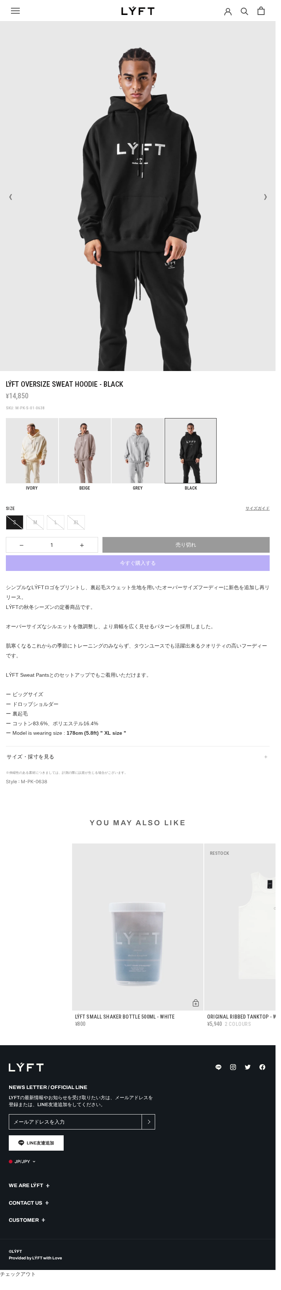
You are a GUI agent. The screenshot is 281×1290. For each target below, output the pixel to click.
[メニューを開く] (15, 11)
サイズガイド (258, 508)
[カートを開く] (261, 11)
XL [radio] (76, 522)
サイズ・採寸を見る (31, 757)
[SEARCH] (244, 11)
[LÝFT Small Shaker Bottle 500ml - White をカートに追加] (196, 1003)
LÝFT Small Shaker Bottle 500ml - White (125, 1017)
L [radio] (56, 522)
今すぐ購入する (138, 563)
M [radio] (35, 522)
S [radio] (14, 522)
